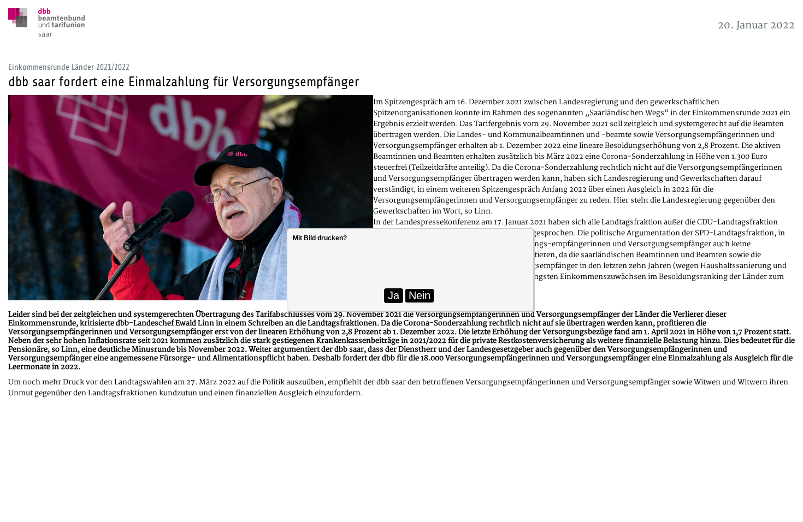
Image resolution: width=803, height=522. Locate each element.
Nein (419, 295)
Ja (393, 295)
